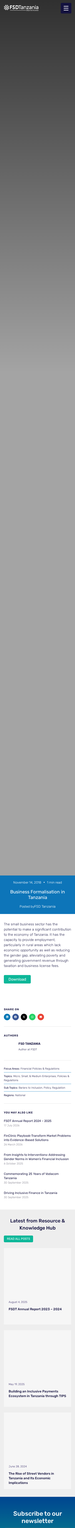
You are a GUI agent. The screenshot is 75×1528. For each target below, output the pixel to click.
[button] (7, 1017)
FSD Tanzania (45, 906)
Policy (47, 1087)
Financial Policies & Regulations (40, 1068)
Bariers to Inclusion (30, 1087)
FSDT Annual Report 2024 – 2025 (28, 1121)
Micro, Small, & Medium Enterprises (34, 1076)
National (20, 1095)
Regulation (58, 1087)
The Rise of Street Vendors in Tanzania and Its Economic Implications (31, 1478)
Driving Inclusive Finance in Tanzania (30, 1193)
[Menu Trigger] (66, 8)
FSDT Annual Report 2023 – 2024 (35, 1309)
